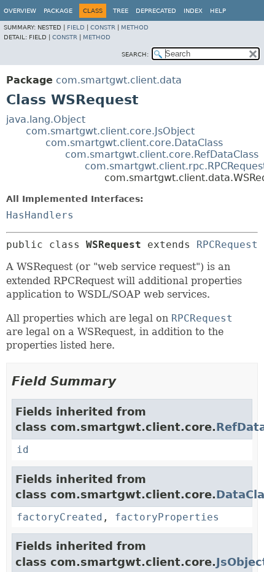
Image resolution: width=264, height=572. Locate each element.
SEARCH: (135, 54)
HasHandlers (40, 215)
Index (193, 10)
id (23, 449)
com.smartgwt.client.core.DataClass (134, 143)
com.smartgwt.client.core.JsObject (110, 131)
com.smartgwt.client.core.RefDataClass (161, 154)
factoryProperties (167, 517)
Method (135, 27)
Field (76, 27)
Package (58, 10)
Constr (102, 27)
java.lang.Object (45, 119)
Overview (20, 10)
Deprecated (156, 10)
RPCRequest (227, 244)
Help (218, 10)
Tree (120, 10)
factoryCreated (60, 517)
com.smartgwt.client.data (119, 80)
